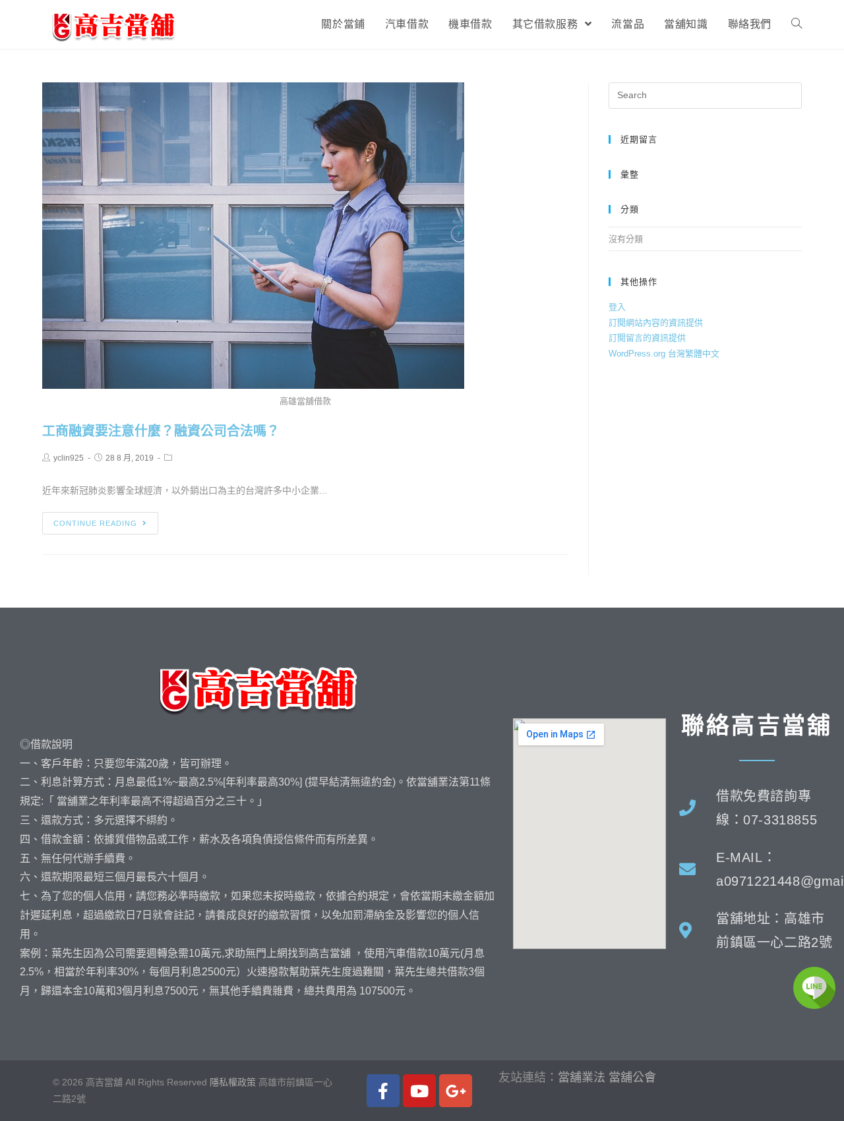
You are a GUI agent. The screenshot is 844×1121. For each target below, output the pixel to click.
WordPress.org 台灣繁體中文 (664, 354)
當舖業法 (581, 1077)
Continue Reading (95, 523)
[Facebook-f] (383, 1090)
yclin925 (68, 458)
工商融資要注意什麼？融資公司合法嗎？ (161, 431)
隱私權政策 (233, 1082)
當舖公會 (632, 1077)
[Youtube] (419, 1090)
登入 (617, 307)
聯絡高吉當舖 (757, 725)
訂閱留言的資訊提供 (647, 338)
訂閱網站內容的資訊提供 (656, 323)
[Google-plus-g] (455, 1090)
